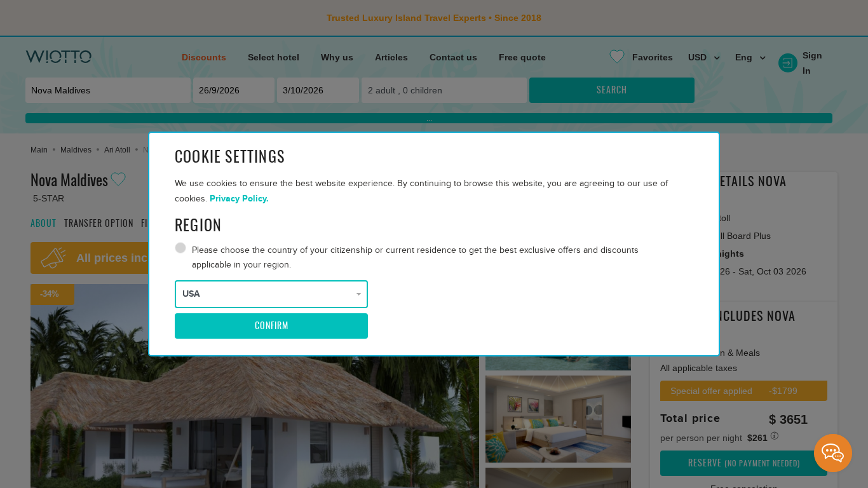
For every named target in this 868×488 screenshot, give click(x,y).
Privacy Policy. (239, 198)
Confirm (271, 326)
